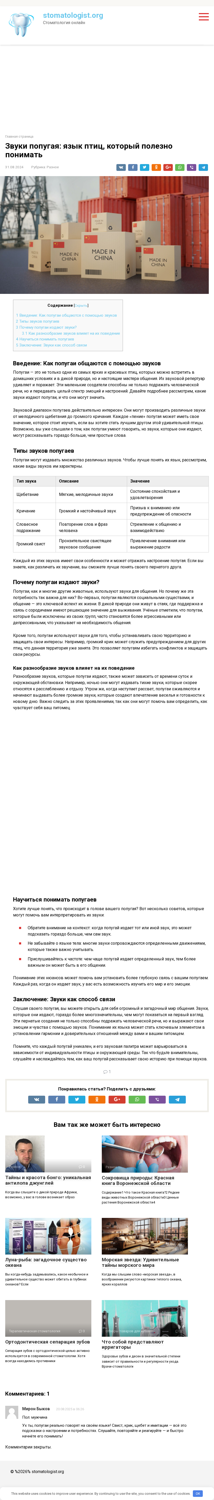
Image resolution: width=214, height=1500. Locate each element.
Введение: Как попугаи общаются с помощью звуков (66, 315)
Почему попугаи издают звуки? (46, 327)
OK (198, 1494)
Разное (53, 167)
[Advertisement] (107, 89)
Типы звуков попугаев (37, 321)
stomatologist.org (73, 15)
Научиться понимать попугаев (45, 339)
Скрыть (81, 305)
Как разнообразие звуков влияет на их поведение (71, 333)
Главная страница (19, 136)
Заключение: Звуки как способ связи (51, 345)
